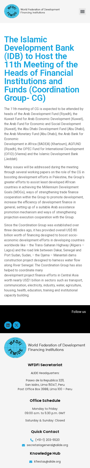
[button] (82, 11)
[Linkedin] (8, 325)
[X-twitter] (16, 325)
